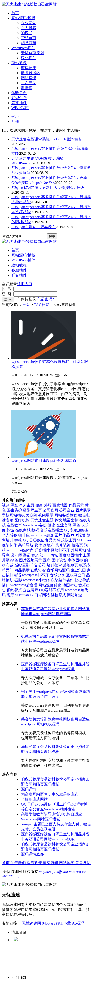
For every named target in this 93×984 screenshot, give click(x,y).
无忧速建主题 (42, 520)
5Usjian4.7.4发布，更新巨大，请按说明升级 (47, 188)
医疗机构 (22, 520)
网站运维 (28, 78)
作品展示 (76, 505)
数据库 (26, 88)
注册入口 (24, 284)
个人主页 (26, 505)
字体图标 (75, 560)
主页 (26, 305)
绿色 (14, 560)
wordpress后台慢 (23, 585)
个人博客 (28, 28)
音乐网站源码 (58, 570)
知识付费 (19, 98)
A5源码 (78, 923)
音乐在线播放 (51, 530)
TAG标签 (41, 305)
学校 (18, 540)
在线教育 (14, 525)
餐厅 (10, 595)
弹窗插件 (19, 103)
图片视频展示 (30, 560)
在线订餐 (38, 570)
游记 (27, 555)
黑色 (76, 525)
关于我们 (18, 863)
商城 (54, 555)
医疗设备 (59, 560)
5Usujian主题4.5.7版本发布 (33, 227)
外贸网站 (78, 550)
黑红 (14, 505)
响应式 (26, 33)
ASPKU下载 (61, 923)
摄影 (18, 580)
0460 (46, 923)
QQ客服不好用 (51, 590)
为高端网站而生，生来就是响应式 (49, 794)
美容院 (31, 515)
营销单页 (28, 38)
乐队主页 (68, 540)
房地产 (48, 545)
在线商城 (23, 530)
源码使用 (28, 68)
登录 (15, 117)
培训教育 (54, 565)
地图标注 (70, 585)
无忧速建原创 (32, 53)
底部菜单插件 (62, 580)
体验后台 (19, 93)
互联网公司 (75, 575)
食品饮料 (52, 540)
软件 (38, 545)
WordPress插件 (23, 48)
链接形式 (58, 595)
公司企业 (66, 510)
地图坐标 (70, 520)
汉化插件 (28, 58)
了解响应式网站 (34, 799)
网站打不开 (60, 550)
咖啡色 (24, 535)
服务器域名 (30, 73)
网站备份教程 (65, 515)
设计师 (16, 555)
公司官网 (50, 510)
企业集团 (78, 570)
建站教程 (19, 63)
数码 (35, 530)
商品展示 (22, 570)
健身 (39, 505)
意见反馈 (83, 863)
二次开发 (28, 83)
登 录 (8, 299)
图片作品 (62, 535)
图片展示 (83, 510)
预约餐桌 (14, 590)
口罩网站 (42, 595)
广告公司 (38, 565)
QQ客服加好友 (76, 530)
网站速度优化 (49, 585)
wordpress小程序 (36, 580)
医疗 (47, 560)
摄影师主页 (32, 510)
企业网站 (28, 23)
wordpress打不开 (35, 575)
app (46, 555)
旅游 (10, 530)
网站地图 (67, 863)
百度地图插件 (70, 555)
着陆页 (77, 545)
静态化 (37, 555)
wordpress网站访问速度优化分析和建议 (44, 460)
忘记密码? (45, 299)
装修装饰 (63, 545)
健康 (51, 525)
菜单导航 (25, 545)
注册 (15, 122)
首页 (15, 13)
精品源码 (28, 43)
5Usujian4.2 (24, 595)
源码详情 (28, 789)
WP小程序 (20, 108)
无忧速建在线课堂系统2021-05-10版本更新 (47, 139)
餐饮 (58, 520)
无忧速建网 (31, 923)
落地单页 (70, 565)
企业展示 (30, 590)
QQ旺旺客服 (33, 540)
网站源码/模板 (23, 18)
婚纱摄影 (22, 565)
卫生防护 (14, 510)
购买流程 (51, 863)
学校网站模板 (13, 515)
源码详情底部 (32, 854)
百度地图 (60, 505)
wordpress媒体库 (20, 550)
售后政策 (35, 863)
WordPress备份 (35, 525)
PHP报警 (78, 535)
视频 (6, 505)
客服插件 (19, 270)
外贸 (48, 505)
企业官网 (64, 525)
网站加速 (74, 595)
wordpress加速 (42, 535)
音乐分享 (57, 575)
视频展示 (45, 515)
